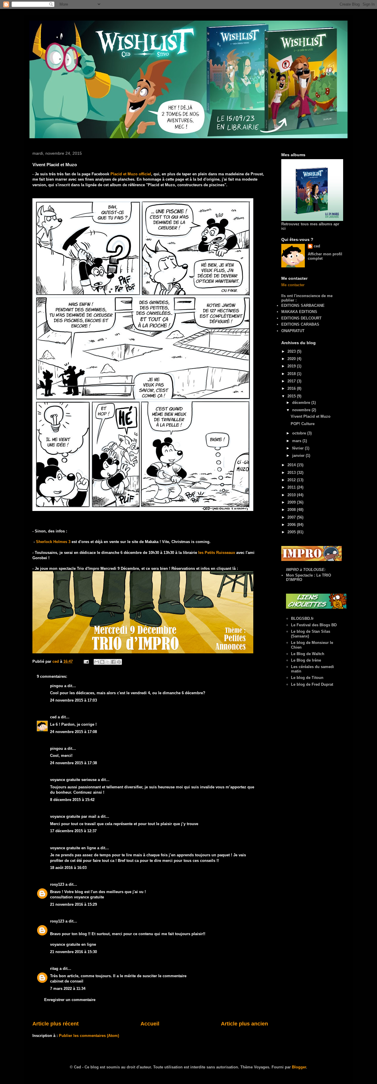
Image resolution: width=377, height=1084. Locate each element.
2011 (292, 487)
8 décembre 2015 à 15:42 (72, 799)
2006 (292, 524)
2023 (292, 351)
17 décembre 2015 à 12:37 (73, 831)
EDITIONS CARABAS (300, 324)
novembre (302, 410)
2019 (292, 366)
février (298, 448)
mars (297, 441)
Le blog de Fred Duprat (312, 684)
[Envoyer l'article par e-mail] (86, 661)
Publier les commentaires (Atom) (89, 1035)
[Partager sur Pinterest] (119, 662)
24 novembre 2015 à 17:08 (73, 732)
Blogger (299, 1067)
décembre (301, 402)
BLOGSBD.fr (302, 618)
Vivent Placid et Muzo (310, 416)
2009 (292, 502)
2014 (292, 465)
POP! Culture (303, 424)
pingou (56, 686)
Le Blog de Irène (306, 660)
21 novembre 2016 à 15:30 (73, 952)
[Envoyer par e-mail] (97, 662)
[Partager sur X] (108, 662)
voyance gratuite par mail (73, 816)
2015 (292, 396)
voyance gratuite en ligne (73, 848)
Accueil (149, 1024)
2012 (292, 480)
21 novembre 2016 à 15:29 (73, 904)
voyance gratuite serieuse (73, 779)
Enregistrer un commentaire (69, 1000)
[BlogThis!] (102, 662)
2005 (292, 532)
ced (53, 717)
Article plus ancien (244, 1024)
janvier (299, 455)
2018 (292, 374)
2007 (292, 517)
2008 (292, 509)
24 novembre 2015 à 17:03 (73, 700)
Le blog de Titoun (307, 677)
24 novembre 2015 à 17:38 (73, 763)
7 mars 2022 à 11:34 (67, 988)
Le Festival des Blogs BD (314, 625)
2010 (292, 495)
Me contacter (293, 285)
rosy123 (57, 884)
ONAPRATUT (293, 331)
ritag (54, 968)
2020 (292, 359)
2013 (292, 472)
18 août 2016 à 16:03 (68, 867)
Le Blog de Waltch (307, 654)
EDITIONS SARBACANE (303, 305)
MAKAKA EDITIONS (299, 311)
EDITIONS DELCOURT (301, 318)
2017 (292, 381)
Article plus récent (55, 1024)
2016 (292, 388)
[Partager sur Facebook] (113, 662)
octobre (299, 433)
